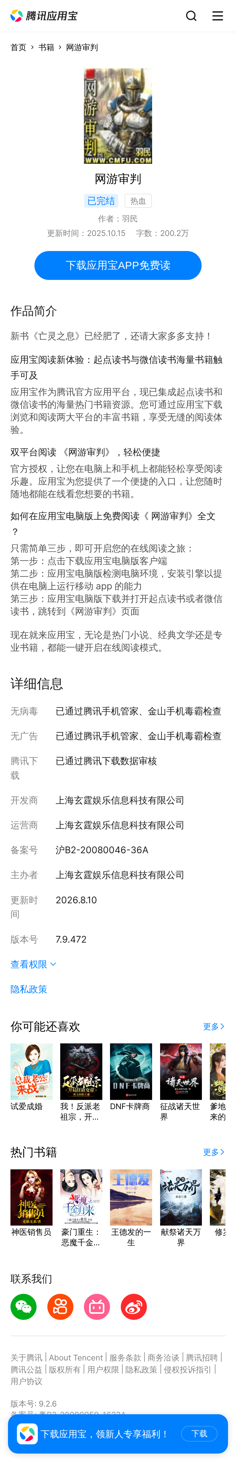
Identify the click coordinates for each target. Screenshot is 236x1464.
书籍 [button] (46, 47)
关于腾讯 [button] (26, 1357)
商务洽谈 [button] (163, 1357)
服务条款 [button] (125, 1357)
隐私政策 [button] (28, 989)
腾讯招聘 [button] (202, 1357)
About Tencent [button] (76, 1357)
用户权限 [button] (103, 1369)
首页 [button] (18, 47)
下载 (199, 1433)
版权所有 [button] (65, 1369)
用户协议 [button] (26, 1381)
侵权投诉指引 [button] (188, 1369)
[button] (43, 16)
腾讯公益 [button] (26, 1369)
